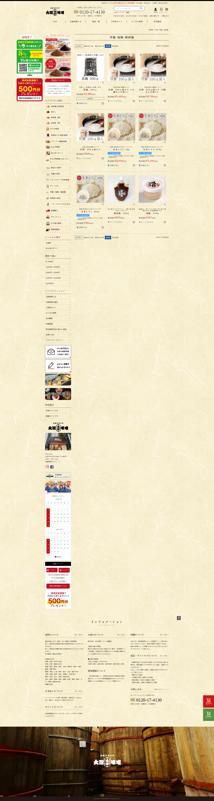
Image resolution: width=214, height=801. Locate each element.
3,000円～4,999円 (53, 272)
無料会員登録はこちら (58, 586)
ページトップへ (179, 618)
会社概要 (157, 21)
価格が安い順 (88, 46)
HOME (151, 29)
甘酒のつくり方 (52, 410)
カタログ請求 (142, 16)
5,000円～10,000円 (53, 278)
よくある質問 (137, 21)
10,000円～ (50, 283)
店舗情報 (49, 324)
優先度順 (115, 46)
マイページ (65, 570)
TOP (55, 21)
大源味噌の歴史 (52, 302)
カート (166, 12)
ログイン (161, 12)
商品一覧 (96, 21)
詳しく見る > (79, 634)
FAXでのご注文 (119, 16)
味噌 (127, 12)
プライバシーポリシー (54, 340)
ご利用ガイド (116, 21)
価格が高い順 (99, 46)
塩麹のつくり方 (52, 416)
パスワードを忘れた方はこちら (58, 574)
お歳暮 (48, 243)
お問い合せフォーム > (161, 689)
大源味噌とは (75, 21)
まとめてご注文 (131, 16)
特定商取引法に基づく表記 (56, 329)
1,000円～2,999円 (53, 267)
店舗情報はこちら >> (52, 461)
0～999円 (49, 261)
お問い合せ (165, 16)
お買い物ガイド (154, 16)
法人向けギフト (52, 248)
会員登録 (156, 12)
